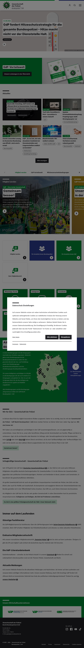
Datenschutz (23, 344)
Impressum (15, 344)
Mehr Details (15, 337)
